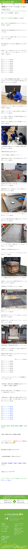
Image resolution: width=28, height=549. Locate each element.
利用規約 (14, 547)
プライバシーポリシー (7, 547)
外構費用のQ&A (17, 529)
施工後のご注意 (17, 533)
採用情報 (3, 539)
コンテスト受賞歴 (5, 526)
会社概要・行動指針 (5, 536)
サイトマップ (4, 541)
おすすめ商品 (4, 531)
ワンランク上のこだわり (19, 523)
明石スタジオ (20, 501)
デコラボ (16, 526)
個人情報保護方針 (5, 538)
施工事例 (3, 523)
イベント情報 (4, 528)
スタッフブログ (7, 4)
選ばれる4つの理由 (18, 528)
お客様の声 (3, 525)
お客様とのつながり (18, 525)
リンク (2, 542)
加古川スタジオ (8, 501)
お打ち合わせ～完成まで (19, 531)
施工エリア (16, 534)
